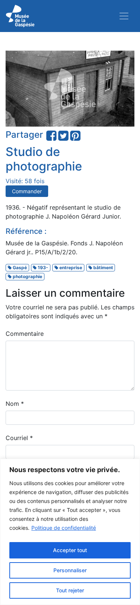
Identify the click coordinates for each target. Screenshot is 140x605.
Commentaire (25, 333)
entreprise (70, 267)
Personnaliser (70, 570)
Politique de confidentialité (63, 528)
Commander (27, 191)
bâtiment (102, 267)
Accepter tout (70, 550)
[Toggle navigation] (124, 16)
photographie (27, 276)
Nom (15, 403)
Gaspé (19, 267)
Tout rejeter (70, 590)
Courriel (19, 438)
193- (42, 267)
